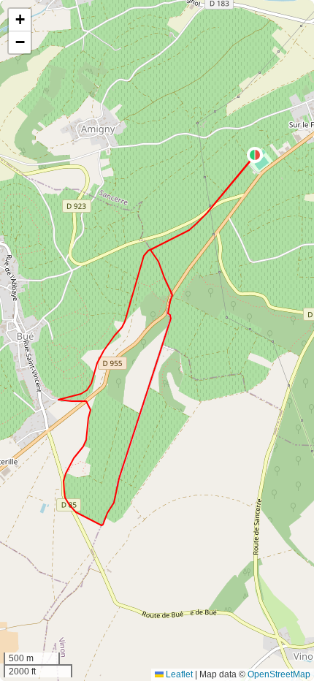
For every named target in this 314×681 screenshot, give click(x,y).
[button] (255, 155)
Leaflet (178, 674)
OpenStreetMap (279, 674)
